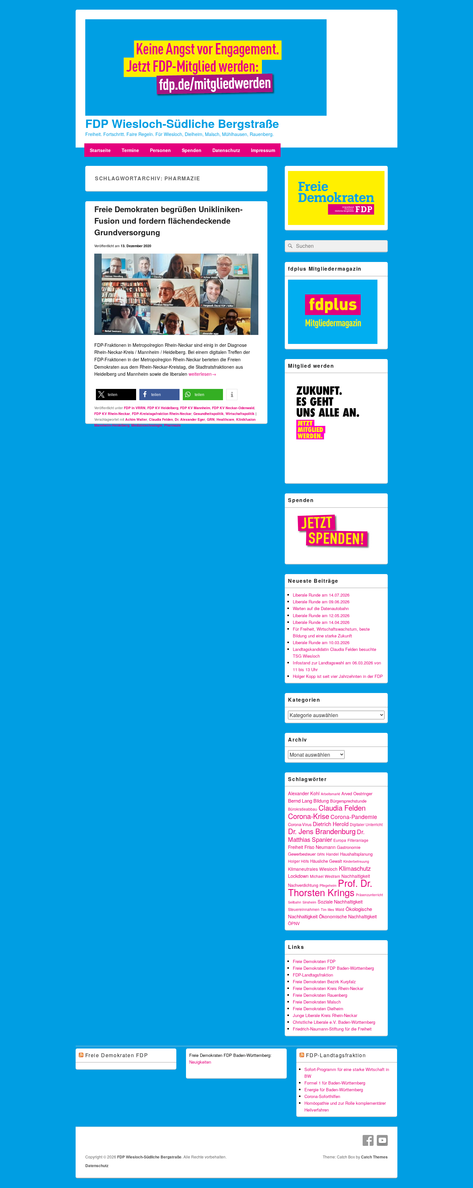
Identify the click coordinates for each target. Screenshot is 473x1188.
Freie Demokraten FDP (314, 961)
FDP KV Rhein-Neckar (112, 413)
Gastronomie (348, 847)
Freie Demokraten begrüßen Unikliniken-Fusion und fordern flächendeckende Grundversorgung (168, 220)
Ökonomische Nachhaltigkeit (348, 916)
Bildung (321, 800)
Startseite (100, 150)
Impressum (263, 150)
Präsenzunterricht (369, 894)
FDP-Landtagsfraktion (313, 975)
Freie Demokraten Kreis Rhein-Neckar (328, 988)
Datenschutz (226, 150)
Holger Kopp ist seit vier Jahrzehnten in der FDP (338, 676)
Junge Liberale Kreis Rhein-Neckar (325, 1015)
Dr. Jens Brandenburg (322, 831)
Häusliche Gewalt (326, 861)
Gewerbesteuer (302, 854)
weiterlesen (202, 374)
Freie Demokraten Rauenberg (320, 995)
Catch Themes (374, 1157)
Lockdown (298, 875)
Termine (130, 150)
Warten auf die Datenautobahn (321, 608)
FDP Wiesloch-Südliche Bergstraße (182, 123)
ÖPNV (294, 923)
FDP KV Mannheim (195, 407)
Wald (339, 909)
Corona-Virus (299, 824)
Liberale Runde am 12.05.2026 (321, 615)
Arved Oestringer (356, 793)
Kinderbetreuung (356, 861)
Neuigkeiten (200, 1062)
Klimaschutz (355, 868)
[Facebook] (368, 1140)
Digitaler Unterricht (366, 824)
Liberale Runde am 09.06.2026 (321, 601)
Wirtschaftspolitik (240, 413)
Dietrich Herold (330, 824)
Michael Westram (325, 876)
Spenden (191, 150)
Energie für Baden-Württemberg (333, 1089)
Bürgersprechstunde (348, 801)
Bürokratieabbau (302, 809)
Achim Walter (136, 419)
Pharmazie (172, 425)
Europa (339, 840)
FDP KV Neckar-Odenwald (233, 407)
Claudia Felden (161, 419)
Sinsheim (309, 902)
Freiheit (295, 846)
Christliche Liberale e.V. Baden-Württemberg (334, 1022)
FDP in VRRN (134, 407)
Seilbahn (294, 902)
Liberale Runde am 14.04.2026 (321, 622)
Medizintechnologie (146, 425)
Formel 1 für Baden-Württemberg (334, 1083)
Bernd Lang (300, 800)
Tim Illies (327, 909)
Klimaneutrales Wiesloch (313, 869)
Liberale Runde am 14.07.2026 (321, 595)
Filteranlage (358, 840)
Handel (332, 854)
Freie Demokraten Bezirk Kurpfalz (324, 981)
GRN (211, 419)
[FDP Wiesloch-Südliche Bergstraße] (206, 114)
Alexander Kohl (304, 793)
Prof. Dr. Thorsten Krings (330, 887)
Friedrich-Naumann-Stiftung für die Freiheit (332, 1029)
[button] (116, 394)
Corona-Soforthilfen (322, 1096)
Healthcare (225, 419)
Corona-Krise (308, 816)
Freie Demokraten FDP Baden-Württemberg (333, 968)
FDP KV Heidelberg (162, 407)
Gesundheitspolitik (208, 413)
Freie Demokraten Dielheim (318, 1008)
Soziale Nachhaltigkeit (340, 901)
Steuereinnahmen (304, 909)
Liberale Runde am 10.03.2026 (321, 642)
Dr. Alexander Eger (190, 419)
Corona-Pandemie (353, 817)
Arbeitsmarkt (330, 793)
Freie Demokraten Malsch (317, 1002)
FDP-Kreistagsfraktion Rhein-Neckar (161, 413)
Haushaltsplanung (356, 854)
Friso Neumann (320, 846)
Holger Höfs (298, 861)
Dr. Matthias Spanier (326, 835)
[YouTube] (382, 1140)
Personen (160, 150)
